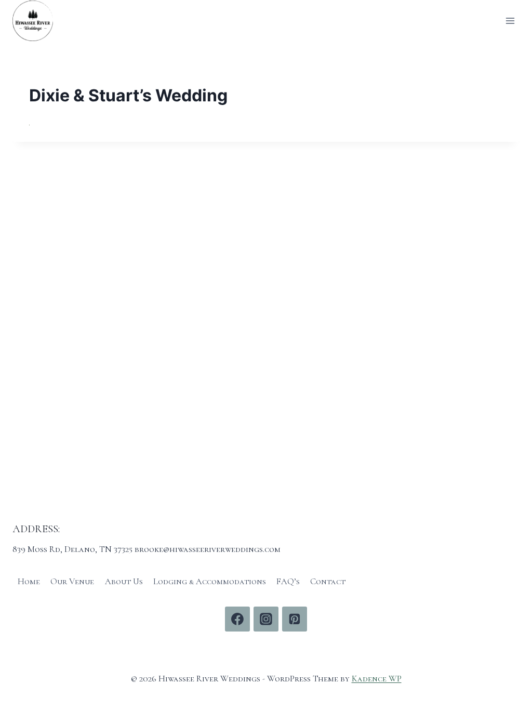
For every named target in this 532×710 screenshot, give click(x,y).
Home (29, 581)
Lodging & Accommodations (209, 581)
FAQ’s (288, 581)
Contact (327, 581)
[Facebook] (237, 619)
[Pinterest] (294, 619)
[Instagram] (266, 619)
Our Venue (72, 581)
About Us (124, 581)
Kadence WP (377, 678)
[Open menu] (510, 20)
